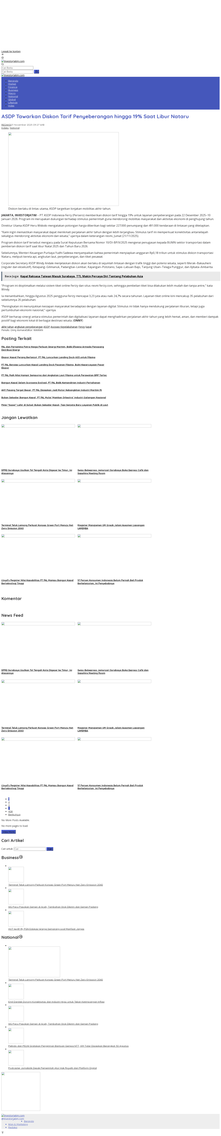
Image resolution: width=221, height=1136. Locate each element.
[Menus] (2, 54)
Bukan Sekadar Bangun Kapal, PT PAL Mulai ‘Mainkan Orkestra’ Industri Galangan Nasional (53, 397)
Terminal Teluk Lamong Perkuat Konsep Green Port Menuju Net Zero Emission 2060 (55, 884)
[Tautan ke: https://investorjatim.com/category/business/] (21, 857)
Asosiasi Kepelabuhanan (64, 326)
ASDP (47, 326)
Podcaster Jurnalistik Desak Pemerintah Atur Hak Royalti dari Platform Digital (52, 1068)
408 (10, 811)
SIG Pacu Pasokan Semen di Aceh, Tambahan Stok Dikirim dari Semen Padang (53, 906)
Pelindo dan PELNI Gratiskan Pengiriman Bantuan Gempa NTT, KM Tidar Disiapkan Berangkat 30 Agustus (68, 1045)
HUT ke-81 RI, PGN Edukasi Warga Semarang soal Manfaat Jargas (46, 928)
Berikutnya (14, 814)
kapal (89, 326)
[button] (36, 72)
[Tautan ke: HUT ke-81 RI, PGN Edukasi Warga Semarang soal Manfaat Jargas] (16, 925)
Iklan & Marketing (18, 1124)
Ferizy (81, 326)
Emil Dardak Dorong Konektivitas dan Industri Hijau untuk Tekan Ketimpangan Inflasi (56, 1001)
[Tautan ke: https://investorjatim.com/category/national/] (21, 937)
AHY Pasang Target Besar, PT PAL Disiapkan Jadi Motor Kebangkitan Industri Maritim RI (51, 390)
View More (8, 831)
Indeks (5, 127)
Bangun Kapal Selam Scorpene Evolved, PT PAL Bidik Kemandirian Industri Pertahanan (50, 382)
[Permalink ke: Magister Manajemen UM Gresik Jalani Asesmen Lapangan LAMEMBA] (114, 481)
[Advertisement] (110, 25)
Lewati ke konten (11, 51)
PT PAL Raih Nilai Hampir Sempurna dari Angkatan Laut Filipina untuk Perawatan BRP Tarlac (54, 375)
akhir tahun (7, 326)
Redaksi (12, 1127)
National (15, 127)
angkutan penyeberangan (29, 326)
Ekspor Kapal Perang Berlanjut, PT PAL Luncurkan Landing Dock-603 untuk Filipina (48, 357)
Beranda (29, 1121)
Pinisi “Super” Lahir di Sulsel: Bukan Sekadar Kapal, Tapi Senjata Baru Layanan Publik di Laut (54, 404)
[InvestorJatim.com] (13, 61)
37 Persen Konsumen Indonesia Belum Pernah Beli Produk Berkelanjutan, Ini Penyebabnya (110, 787)
